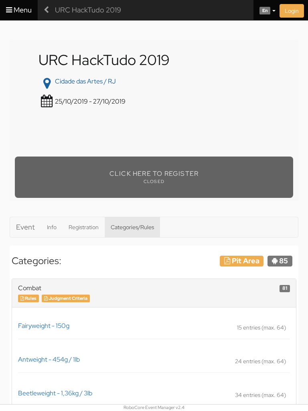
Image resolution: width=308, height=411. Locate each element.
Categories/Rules (132, 227)
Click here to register (154, 173)
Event (25, 227)
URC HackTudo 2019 (88, 9)
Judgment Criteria (67, 298)
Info (52, 227)
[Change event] (46, 10)
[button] (264, 10)
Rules (30, 298)
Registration (84, 227)
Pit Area (244, 260)
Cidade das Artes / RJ (85, 81)
